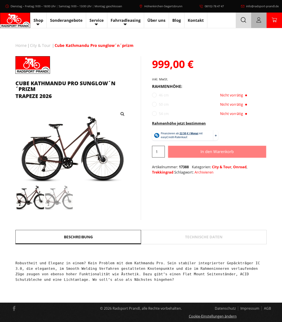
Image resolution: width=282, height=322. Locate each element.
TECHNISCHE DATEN (204, 236)
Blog (176, 20)
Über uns (156, 20)
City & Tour (40, 45)
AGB (267, 308)
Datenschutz (225, 308)
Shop (38, 20)
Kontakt (196, 20)
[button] (122, 114)
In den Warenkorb (217, 151)
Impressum (249, 308)
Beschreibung (78, 236)
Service (96, 20)
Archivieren (204, 172)
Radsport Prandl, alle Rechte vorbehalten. (147, 308)
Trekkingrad (162, 172)
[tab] (78, 237)
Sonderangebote (66, 20)
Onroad (240, 167)
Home (21, 45)
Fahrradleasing (126, 20)
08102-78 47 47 (214, 6)
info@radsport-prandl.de (262, 6)
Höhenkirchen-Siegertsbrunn (163, 6)
